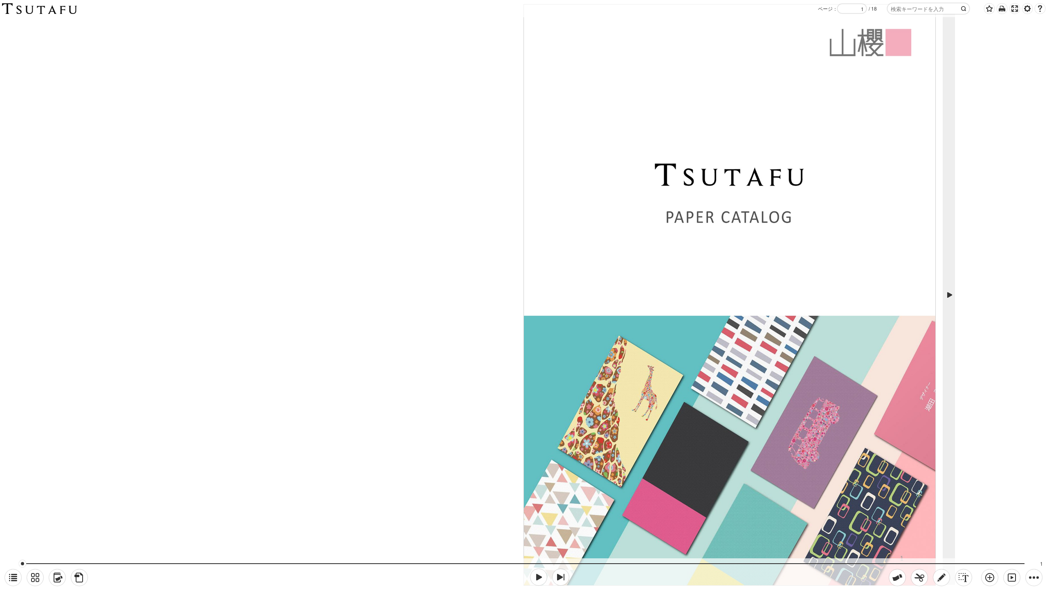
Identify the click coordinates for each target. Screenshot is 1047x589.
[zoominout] (990, 578)
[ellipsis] (1034, 578)
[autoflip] (1012, 578)
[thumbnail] (35, 578)
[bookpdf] (79, 578)
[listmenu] (13, 578)
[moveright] (539, 577)
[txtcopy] (964, 578)
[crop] (919, 578)
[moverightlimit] (561, 577)
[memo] (941, 578)
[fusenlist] (57, 578)
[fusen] (897, 578)
